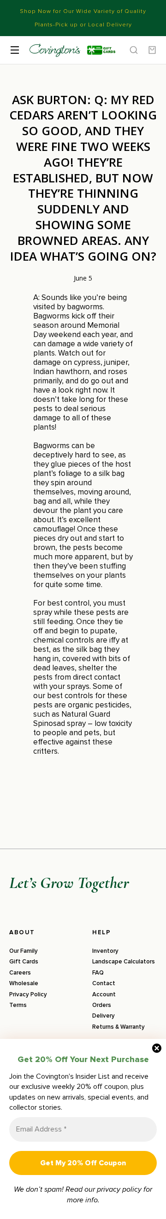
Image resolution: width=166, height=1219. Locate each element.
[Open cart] (152, 50)
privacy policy (119, 1189)
